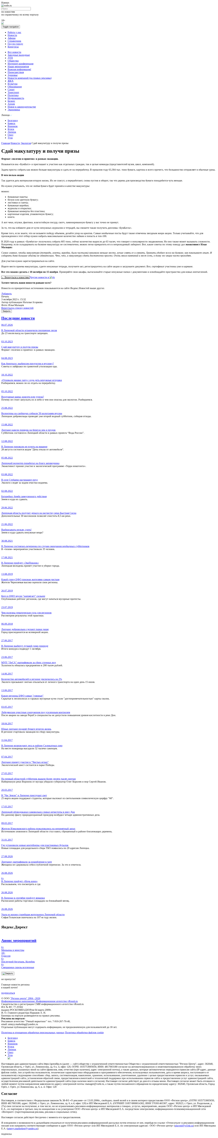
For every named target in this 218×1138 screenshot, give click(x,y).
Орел (10, 135)
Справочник (14, 41)
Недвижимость (16, 98)
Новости (12, 35)
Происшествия (16, 72)
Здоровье (13, 75)
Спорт (11, 89)
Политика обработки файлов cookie (84, 1032)
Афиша (11, 38)
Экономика (14, 109)
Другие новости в (40, 277)
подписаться (8, 993)
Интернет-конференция (20, 63)
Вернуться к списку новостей (17, 308)
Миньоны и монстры (12, 948)
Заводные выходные (19, 55)
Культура (12, 83)
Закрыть (7, 311)
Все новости (14, 52)
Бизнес (11, 101)
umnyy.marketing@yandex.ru (23, 1128)
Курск (11, 129)
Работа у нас (14, 32)
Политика (13, 95)
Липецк (12, 132)
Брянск (11, 123)
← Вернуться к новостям (15, 277)
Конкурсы (13, 46)
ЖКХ (11, 81)
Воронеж (13, 126)
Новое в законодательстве (22, 106)
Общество (13, 60)
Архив (11, 104)
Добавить (6, 293)
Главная (5, 143)
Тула (10, 137)
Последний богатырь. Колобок (18, 960)
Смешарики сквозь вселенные (17, 966)
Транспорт (13, 92)
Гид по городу (15, 43)
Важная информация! (19, 69)
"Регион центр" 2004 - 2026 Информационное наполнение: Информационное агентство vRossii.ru (39, 1000)
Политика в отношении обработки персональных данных (32, 1032)
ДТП (10, 58)
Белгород (13, 120)
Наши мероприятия (18, 66)
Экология (26, 143)
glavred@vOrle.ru (184, 1125)
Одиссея (5, 954)
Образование (15, 86)
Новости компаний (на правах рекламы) (30, 78)
